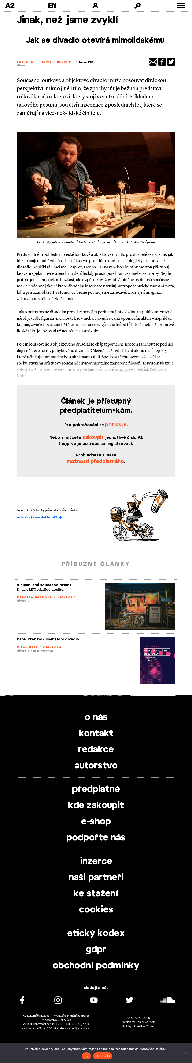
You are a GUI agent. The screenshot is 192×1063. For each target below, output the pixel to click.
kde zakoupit (96, 805)
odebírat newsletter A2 (38, 517)
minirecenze (43, 650)
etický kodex (96, 933)
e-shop (96, 821)
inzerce (96, 861)
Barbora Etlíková (34, 62)
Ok (86, 1056)
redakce (96, 749)
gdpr (96, 949)
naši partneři (96, 877)
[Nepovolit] (186, 1053)
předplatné (96, 789)
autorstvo (96, 765)
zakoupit (93, 437)
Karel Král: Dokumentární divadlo (48, 639)
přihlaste (115, 425)
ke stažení (96, 893)
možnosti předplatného (95, 462)
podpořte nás (96, 837)
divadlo (23, 65)
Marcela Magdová (34, 597)
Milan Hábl (27, 647)
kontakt (96, 733)
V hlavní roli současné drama (44, 585)
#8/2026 (65, 62)
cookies (96, 909)
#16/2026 (66, 597)
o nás (96, 717)
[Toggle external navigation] (181, 5)
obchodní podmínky (96, 965)
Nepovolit (103, 1056)
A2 (9, 5)
